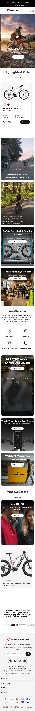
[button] (31, 392)
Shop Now (25, 122)
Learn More (17, 57)
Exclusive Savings (17, 5)
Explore (17, 78)
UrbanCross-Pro (10, 108)
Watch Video (16, 465)
